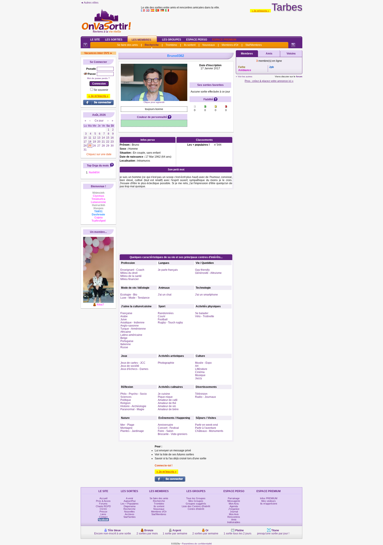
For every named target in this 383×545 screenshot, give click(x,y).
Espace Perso (196, 39)
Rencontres (233, 517)
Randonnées (166, 313)
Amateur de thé (167, 403)
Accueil (103, 498)
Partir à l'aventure (205, 427)
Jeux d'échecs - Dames (134, 369)
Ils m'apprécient (268, 503)
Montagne (126, 427)
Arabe (124, 316)
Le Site (95, 39)
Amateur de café (168, 400)
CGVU (103, 509)
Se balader (201, 313)
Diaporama (129, 506)
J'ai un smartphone (206, 294)
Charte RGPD (103, 506)
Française (126, 313)
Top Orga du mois (98, 165)
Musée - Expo (203, 362)
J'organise (233, 509)
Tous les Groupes (195, 498)
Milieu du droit (128, 272)
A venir (129, 498)
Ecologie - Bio (128, 294)
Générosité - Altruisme (208, 272)
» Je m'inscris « (260, 11)
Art (196, 365)
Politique (125, 400)
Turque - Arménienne (133, 328)
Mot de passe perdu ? (98, 78)
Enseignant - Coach (132, 269)
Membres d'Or (230, 44)
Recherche (152, 44)
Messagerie (233, 501)
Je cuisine (164, 393)
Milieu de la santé (131, 276)
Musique (200, 375)
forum (299, 76)
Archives (129, 514)
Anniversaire (165, 424)
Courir (161, 316)
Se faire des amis (127, 44)
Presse (103, 511)
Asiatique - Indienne (132, 322)
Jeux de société (129, 365)
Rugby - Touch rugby (170, 322)
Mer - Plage (127, 424)
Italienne (125, 344)
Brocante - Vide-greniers (172, 434)
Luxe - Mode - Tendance (135, 297)
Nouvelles (129, 511)
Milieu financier (129, 279)
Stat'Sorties (129, 517)
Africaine (125, 331)
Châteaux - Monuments (209, 431)
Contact (103, 517)
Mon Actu (234, 503)
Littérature (201, 369)
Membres (247, 53)
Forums (103, 503)
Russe (124, 347)
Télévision (201, 393)
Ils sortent (189, 44)
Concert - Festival (168, 427)
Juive (123, 319)
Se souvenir (101, 89)
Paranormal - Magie (132, 409)
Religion (125, 403)
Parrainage (234, 498)
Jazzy (198, 378)
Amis (269, 53)
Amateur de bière (168, 409)
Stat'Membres (253, 44)
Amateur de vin (167, 406)
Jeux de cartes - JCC (132, 362)
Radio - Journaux (205, 396)
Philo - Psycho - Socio (133, 393)
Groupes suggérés (196, 503)
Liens (103, 514)
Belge (123, 338)
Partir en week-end (206, 424)
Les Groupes (171, 39)
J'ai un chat (164, 294)
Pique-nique (165, 396)
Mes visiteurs (268, 501)
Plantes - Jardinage (132, 431)
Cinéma (200, 372)
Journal (234, 511)
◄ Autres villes (89, 2)
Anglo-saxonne (129, 325)
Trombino (171, 44)
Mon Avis (234, 514)
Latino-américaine (131, 334)
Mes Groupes (195, 501)
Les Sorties (113, 39)
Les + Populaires (130, 503)
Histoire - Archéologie (133, 406)
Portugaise (126, 341)
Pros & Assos (103, 501)
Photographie (166, 362)
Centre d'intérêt (196, 509)
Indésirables (233, 522)
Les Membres (141, 39)
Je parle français (168, 269)
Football (163, 319)
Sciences (125, 396)
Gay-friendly (202, 269)
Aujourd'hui (129, 501)
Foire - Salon (165, 431)
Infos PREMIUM (268, 498)
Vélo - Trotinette (204, 316)
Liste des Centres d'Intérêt (196, 506)
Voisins (291, 53)
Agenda (234, 506)
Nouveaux (208, 44)
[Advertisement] (221, 23)
